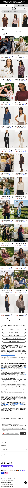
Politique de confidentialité (7, 480)
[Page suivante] (25, 319)
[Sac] (26, 8)
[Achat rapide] (12, 53)
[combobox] (14, 11)
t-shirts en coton (13, 352)
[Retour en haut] (25, 482)
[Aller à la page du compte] (24, 8)
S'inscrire (23, 433)
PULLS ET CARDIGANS (14, 335)
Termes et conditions (6, 482)
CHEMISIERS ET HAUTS (14, 329)
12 (19, 319)
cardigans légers (11, 369)
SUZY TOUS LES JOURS (14, 341)
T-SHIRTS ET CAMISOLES (14, 332)
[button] (2, 2)
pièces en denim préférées (18, 404)
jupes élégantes (17, 403)
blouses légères (4, 380)
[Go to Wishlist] (22, 8)
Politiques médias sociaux (7, 486)
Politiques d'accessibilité (7, 484)
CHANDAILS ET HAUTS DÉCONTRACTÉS (14, 338)
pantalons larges (4, 404)
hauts (25, 374)
